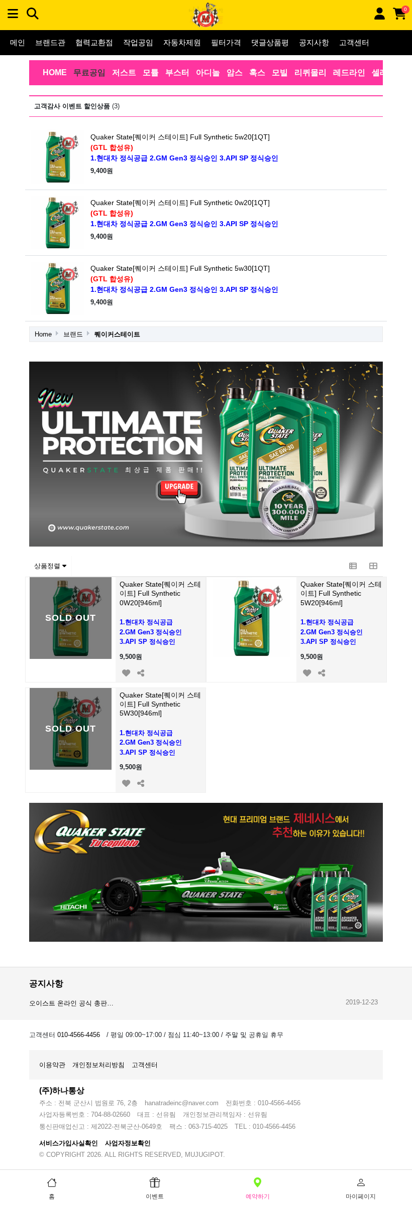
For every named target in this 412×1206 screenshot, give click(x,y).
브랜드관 (50, 42)
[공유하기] (140, 672)
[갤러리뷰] (373, 566)
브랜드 (73, 334)
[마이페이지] (379, 14)
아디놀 (208, 72)
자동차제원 (182, 42)
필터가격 (226, 42)
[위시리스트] (126, 672)
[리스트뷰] (353, 566)
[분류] (13, 14)
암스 (235, 72)
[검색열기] (33, 14)
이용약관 (52, 1065)
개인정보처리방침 (98, 1065)
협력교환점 (94, 42)
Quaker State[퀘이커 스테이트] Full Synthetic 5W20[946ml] (341, 593)
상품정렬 (48, 566)
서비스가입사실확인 (68, 1143)
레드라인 (349, 72)
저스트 (124, 72)
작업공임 (138, 42)
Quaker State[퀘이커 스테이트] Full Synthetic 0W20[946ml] (160, 593)
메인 (17, 42)
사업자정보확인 (128, 1143)
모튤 (151, 72)
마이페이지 (361, 1196)
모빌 (280, 72)
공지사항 (314, 42)
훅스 (257, 72)
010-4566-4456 (78, 1035)
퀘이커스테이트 (117, 334)
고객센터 (354, 42)
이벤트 (155, 1196)
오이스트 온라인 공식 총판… (71, 1003)
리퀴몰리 (310, 72)
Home (43, 334)
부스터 (177, 72)
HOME (55, 72)
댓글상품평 (270, 42)
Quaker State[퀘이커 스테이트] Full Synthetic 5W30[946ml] (160, 704)
